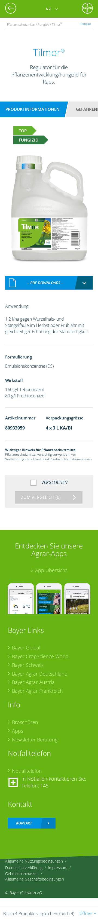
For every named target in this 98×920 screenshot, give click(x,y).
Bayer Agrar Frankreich (37, 691)
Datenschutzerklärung (23, 867)
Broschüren (25, 722)
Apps (17, 731)
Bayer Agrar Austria (33, 682)
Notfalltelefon (27, 771)
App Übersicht (51, 570)
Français (85, 24)
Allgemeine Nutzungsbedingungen (34, 861)
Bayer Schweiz (28, 665)
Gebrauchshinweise (22, 873)
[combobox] (49, 283)
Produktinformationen (32, 109)
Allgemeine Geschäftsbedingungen (34, 879)
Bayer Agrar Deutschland (40, 673)
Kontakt (24, 823)
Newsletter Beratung (34, 739)
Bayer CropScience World (40, 656)
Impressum (57, 867)
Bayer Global (26, 647)
